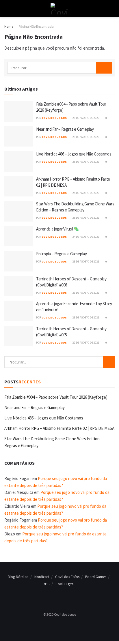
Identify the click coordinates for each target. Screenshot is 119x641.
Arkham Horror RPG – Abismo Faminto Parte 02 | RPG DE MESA (59, 428)
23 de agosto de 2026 (85, 261)
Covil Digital (65, 584)
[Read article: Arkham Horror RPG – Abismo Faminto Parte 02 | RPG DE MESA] (18, 186)
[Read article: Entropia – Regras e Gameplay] (18, 261)
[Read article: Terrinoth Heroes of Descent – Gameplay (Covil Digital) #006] (18, 286)
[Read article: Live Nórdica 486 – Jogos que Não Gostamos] (18, 161)
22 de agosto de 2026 (85, 342)
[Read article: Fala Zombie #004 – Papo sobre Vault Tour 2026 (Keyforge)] (18, 111)
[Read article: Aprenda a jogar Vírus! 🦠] (18, 236)
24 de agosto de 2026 (85, 237)
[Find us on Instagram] (58, 626)
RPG (46, 584)
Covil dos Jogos (54, 118)
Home (8, 26)
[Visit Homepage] (59, 8)
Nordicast (41, 576)
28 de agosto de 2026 (85, 118)
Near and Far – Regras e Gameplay (65, 129)
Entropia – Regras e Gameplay (61, 253)
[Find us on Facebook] (51, 626)
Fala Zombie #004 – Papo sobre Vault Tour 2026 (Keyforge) (55, 397)
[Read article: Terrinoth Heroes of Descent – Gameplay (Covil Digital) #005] (18, 336)
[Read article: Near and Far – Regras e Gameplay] (18, 136)
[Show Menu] (6, 8)
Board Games (95, 576)
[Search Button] (112, 8)
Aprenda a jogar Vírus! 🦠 (57, 229)
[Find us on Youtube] (64, 626)
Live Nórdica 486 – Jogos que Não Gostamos (73, 154)
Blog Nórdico (18, 576)
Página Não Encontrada (36, 26)
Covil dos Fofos (67, 576)
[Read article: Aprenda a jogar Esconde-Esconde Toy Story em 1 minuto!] (18, 311)
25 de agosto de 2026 (85, 162)
